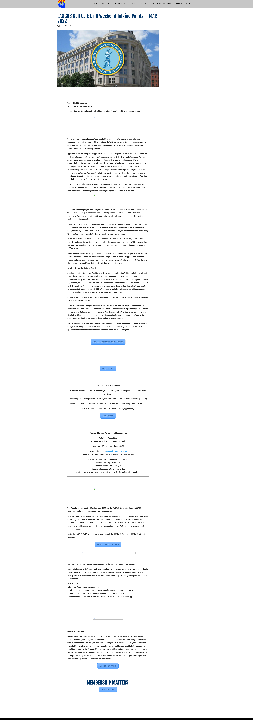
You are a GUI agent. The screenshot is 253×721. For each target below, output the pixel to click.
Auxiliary (157, 4)
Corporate (179, 4)
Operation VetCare (108, 666)
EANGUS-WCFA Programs (108, 544)
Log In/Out (106, 4)
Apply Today (107, 416)
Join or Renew (108, 689)
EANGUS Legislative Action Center (108, 342)
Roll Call (71, 26)
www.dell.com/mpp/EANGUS (117, 451)
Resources (167, 4)
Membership (120, 4)
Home (96, 4)
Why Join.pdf (108, 368)
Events (132, 4)
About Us (190, 4)
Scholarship (145, 4)
